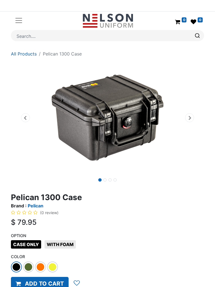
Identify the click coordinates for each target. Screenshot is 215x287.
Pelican (35, 206)
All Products (24, 54)
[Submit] (198, 35)
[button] (25, 117)
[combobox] (107, 35)
